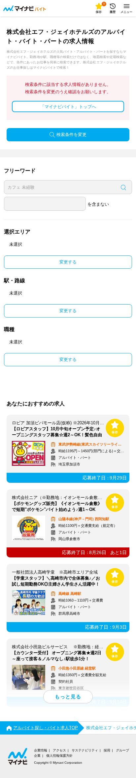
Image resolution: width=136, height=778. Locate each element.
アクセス (59, 750)
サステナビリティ (85, 750)
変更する (68, 261)
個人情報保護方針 (59, 755)
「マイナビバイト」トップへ (68, 106)
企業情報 (40, 750)
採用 (107, 750)
